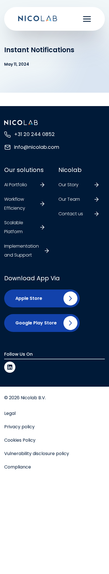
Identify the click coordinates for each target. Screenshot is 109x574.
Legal (10, 413)
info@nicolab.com (36, 147)
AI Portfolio (15, 184)
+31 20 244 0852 (34, 134)
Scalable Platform (13, 227)
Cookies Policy (19, 440)
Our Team (69, 199)
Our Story (68, 184)
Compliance (17, 467)
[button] (26, 298)
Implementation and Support (21, 250)
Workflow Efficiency (14, 203)
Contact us (70, 214)
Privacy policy (19, 427)
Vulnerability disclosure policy (36, 453)
